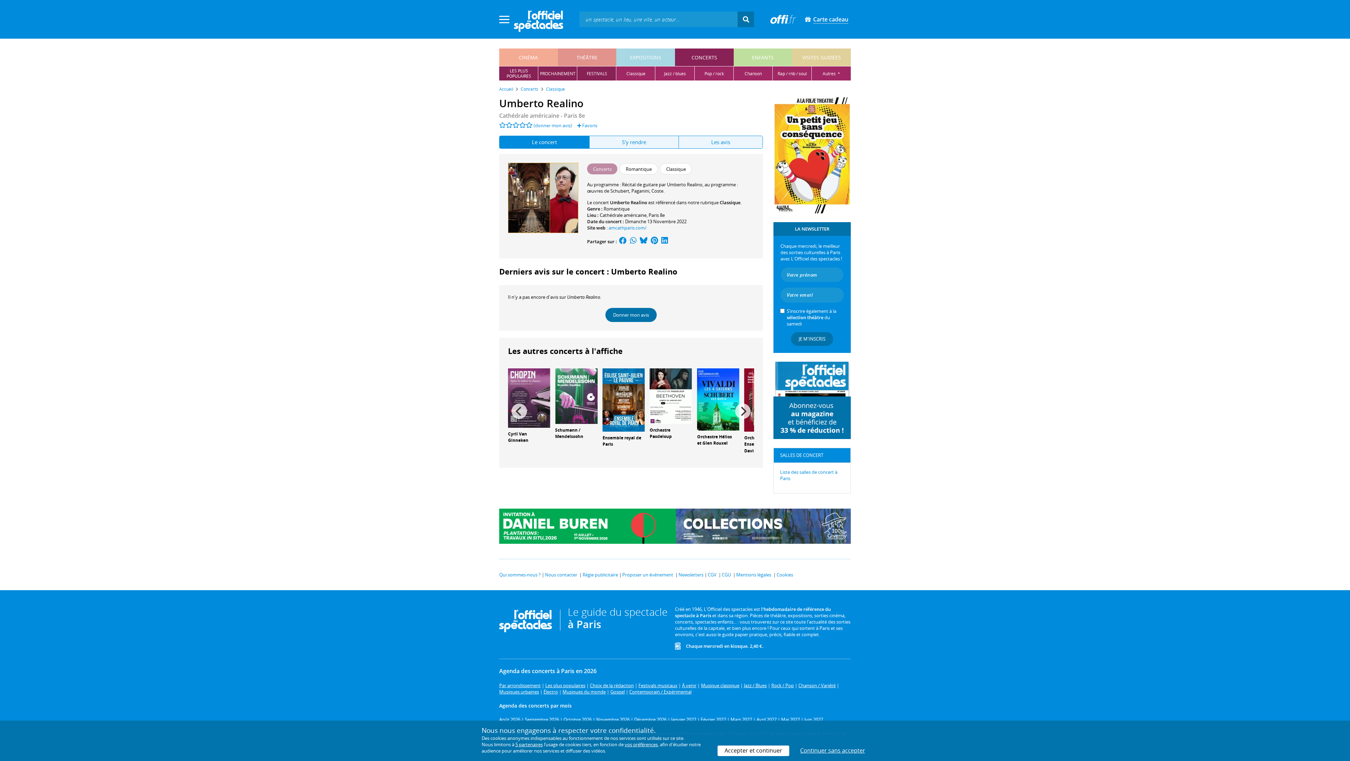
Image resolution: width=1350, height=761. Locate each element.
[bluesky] (644, 241)
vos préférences (641, 744)
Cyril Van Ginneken (518, 437)
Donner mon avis (631, 315)
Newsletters (691, 575)
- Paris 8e (542, 116)
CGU (726, 575)
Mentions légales (753, 575)
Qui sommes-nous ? (520, 575)
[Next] (743, 411)
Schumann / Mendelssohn (569, 433)
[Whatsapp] (633, 241)
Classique (730, 202)
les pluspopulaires (519, 73)
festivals (597, 74)
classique (635, 74)
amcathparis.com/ (628, 228)
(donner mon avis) (553, 125)
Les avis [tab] (720, 142)
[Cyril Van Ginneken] (529, 397)
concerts (704, 57)
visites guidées (821, 57)
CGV (712, 575)
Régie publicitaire (600, 575)
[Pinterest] (654, 241)
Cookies (785, 575)
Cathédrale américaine (623, 215)
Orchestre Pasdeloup (661, 433)
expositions (645, 57)
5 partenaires (529, 744)
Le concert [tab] (544, 142)
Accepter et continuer (753, 750)
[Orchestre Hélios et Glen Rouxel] (718, 399)
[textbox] (658, 19)
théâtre (587, 57)
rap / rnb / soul (792, 74)
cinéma (528, 57)
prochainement (558, 74)
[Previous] (519, 411)
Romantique (617, 209)
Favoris (589, 125)
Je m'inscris (812, 339)
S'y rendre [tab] (634, 142)
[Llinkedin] (664, 241)
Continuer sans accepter (832, 750)
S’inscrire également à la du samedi (811, 317)
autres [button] (830, 74)
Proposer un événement (647, 575)
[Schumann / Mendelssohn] (576, 395)
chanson (753, 74)
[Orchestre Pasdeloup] (671, 395)
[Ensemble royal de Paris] (624, 399)
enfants (763, 57)
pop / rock (714, 74)
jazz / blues (675, 74)
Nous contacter (561, 575)
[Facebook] (623, 241)
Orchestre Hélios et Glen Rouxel (714, 440)
